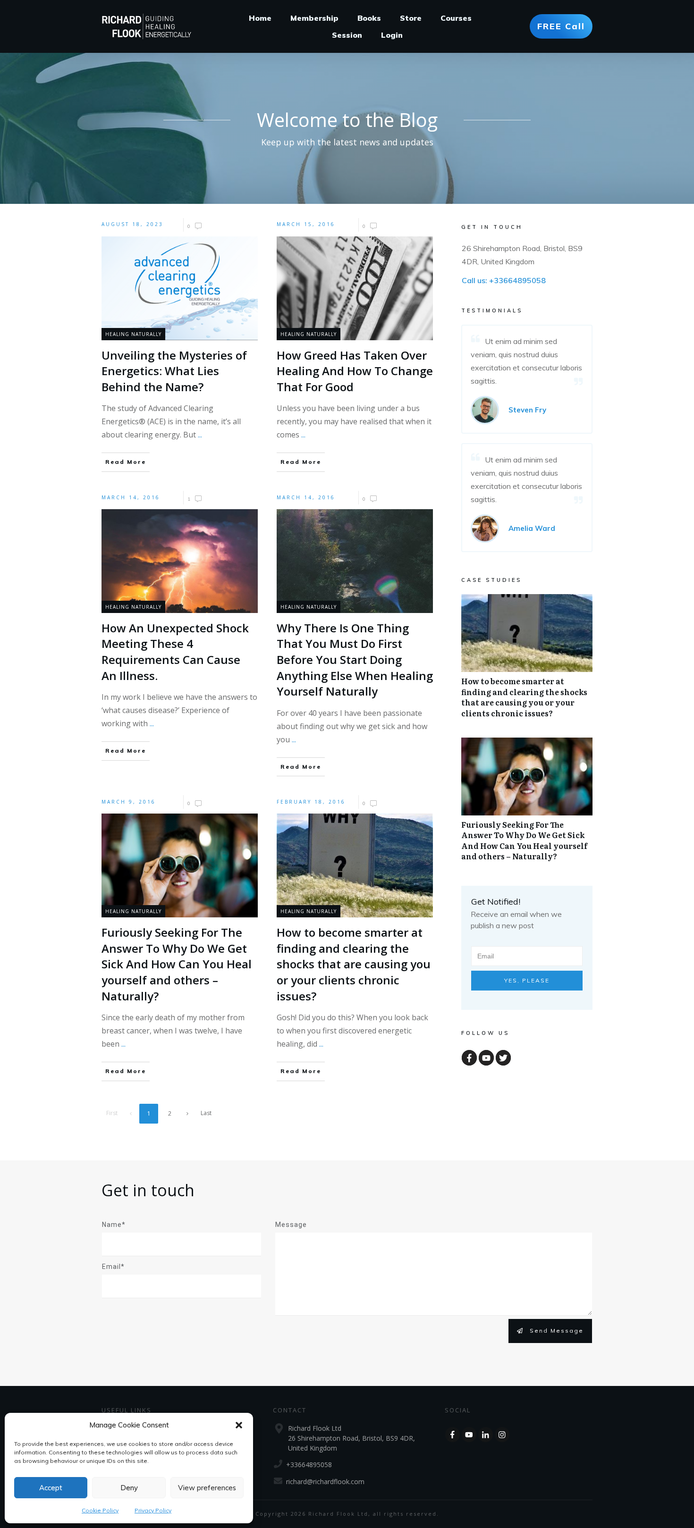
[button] (239, 1425)
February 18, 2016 (311, 801)
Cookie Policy (100, 1510)
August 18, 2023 (132, 224)
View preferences (207, 1487)
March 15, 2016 (306, 224)
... (200, 434)
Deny (129, 1487)
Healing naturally (133, 334)
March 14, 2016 (131, 497)
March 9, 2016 (129, 801)
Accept (50, 1487)
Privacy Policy (153, 1510)
